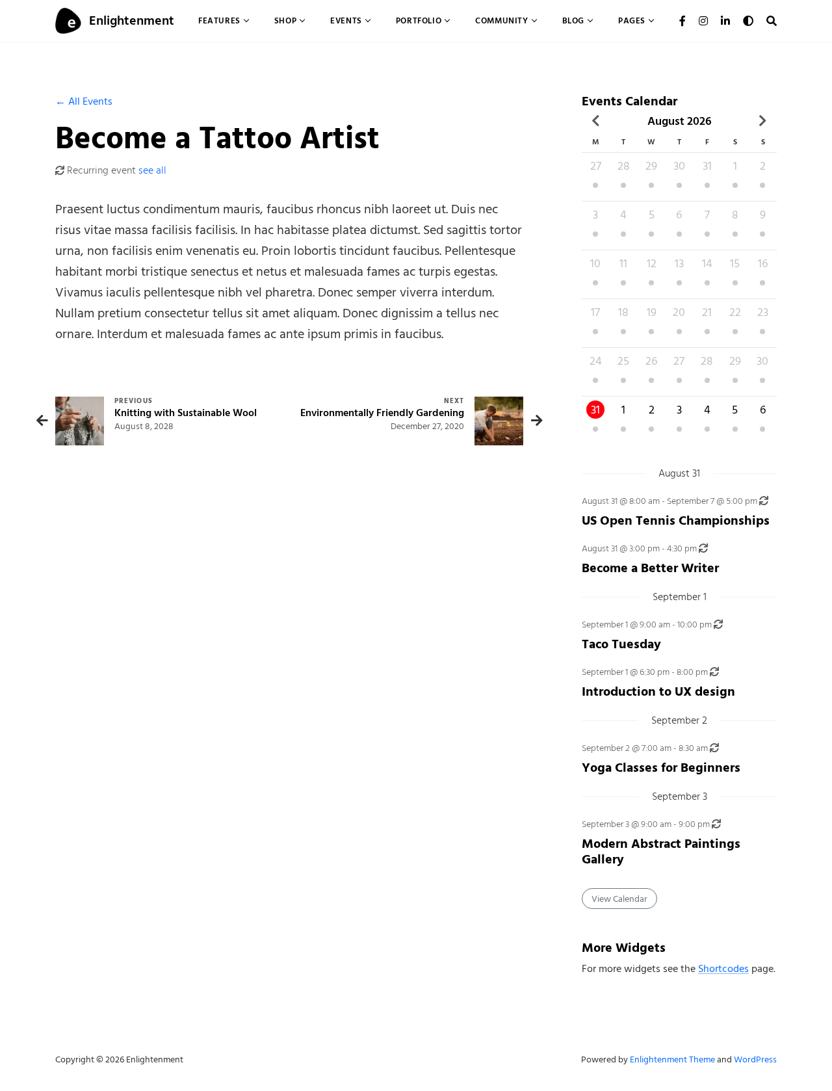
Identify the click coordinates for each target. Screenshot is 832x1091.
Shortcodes (723, 969)
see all (152, 170)
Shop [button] (285, 20)
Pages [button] (631, 20)
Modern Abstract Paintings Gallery (661, 851)
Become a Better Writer (650, 568)
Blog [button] (573, 20)
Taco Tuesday (621, 644)
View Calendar (619, 899)
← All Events (83, 101)
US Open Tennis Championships (676, 520)
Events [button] (346, 20)
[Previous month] (596, 120)
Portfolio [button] (418, 20)
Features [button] (219, 20)
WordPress (755, 1059)
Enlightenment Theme (672, 1059)
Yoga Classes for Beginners (661, 767)
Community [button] (501, 20)
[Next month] (763, 120)
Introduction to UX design (658, 691)
